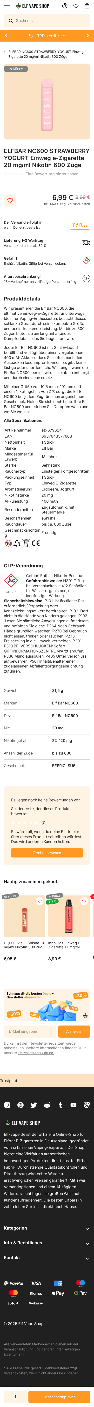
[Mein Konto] (65, 6)
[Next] (5, 36)
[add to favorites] (39, 901)
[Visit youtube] (73, 1106)
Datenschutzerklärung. (36, 1053)
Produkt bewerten (47, 853)
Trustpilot (8, 1080)
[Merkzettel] (76, 6)
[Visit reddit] (47, 1106)
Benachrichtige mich (59, 1397)
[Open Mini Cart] (87, 6)
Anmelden (74, 1031)
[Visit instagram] (7, 1106)
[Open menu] (7, 6)
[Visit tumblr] (60, 1106)
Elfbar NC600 (5, 51)
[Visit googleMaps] (86, 1106)
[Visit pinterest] (20, 1106)
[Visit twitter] (33, 1106)
